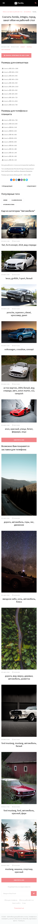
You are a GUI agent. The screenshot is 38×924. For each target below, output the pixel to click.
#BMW (5, 200)
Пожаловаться (19, 908)
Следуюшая (31, 186)
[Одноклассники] (14, 180)
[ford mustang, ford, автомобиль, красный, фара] (19, 778)
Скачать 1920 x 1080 (10, 68)
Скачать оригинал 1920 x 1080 (17, 55)
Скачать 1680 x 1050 (10, 72)
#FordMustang (8, 204)
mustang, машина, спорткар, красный (19, 870)
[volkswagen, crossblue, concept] (19, 332)
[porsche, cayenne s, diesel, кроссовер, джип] (19, 295)
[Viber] (21, 180)
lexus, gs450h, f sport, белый (19, 278)
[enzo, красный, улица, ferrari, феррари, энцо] (19, 410)
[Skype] (27, 180)
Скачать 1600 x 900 (10, 76)
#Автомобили (5, 49)
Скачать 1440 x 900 (10, 83)
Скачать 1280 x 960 (10, 90)
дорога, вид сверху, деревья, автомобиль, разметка (19, 677)
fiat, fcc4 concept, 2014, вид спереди (19, 244)
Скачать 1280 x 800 (10, 94)
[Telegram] (16, 180)
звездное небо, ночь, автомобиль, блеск (19, 600)
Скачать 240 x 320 (10, 160)
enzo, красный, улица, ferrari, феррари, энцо (19, 430)
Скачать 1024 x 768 (10, 105)
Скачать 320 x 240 (10, 153)
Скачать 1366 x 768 (10, 120)
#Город (29, 47)
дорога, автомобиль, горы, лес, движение (19, 523)
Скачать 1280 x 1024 (10, 86)
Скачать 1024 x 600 (10, 124)
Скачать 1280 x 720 (10, 97)
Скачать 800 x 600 (10, 131)
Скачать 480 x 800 (10, 142)
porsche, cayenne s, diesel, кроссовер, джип (19, 314)
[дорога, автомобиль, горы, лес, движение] (19, 485)
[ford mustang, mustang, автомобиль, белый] (19, 711)
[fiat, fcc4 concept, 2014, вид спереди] (19, 226)
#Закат (23, 47)
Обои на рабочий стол (26, 900)
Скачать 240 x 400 (10, 156)
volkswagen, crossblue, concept (19, 349)
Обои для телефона (10, 900)
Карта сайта (16, 903)
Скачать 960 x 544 (10, 127)
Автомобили (27, 12)
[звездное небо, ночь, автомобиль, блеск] (19, 562)
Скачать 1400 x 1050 (10, 79)
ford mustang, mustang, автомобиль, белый (19, 744)
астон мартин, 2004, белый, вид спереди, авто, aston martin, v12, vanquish (19, 390)
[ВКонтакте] (11, 180)
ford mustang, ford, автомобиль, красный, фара (19, 812)
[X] (19, 180)
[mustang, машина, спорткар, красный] (19, 841)
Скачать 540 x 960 (10, 134)
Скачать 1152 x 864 (10, 101)
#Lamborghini (17, 200)
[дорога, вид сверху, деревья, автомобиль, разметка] (19, 638)
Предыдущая (7, 186)
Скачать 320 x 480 (10, 149)
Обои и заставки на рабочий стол (12, 12)
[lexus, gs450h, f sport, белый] (19, 261)
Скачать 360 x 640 (10, 145)
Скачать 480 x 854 (10, 138)
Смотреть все (19, 440)
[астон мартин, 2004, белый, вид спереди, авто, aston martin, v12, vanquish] (19, 368)
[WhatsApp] (24, 180)
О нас (24, 903)
